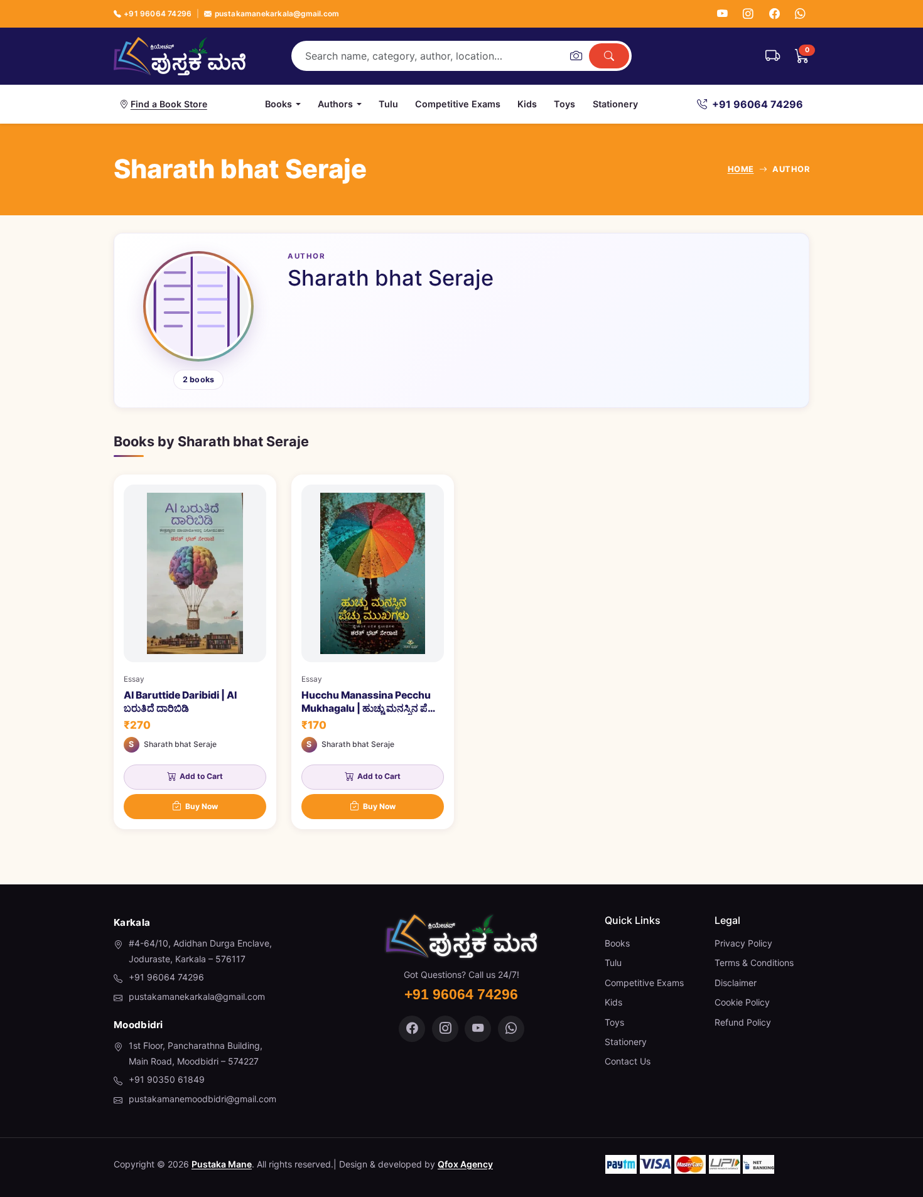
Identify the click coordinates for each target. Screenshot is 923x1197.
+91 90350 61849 (167, 1079)
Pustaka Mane (222, 1164)
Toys (564, 104)
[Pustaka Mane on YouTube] (478, 1029)
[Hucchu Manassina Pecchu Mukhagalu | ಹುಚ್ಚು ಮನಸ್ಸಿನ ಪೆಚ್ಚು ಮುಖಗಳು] (372, 652)
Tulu (388, 104)
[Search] (609, 55)
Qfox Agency (465, 1164)
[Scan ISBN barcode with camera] (576, 55)
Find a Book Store (169, 104)
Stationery (615, 104)
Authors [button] (335, 104)
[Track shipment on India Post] (772, 55)
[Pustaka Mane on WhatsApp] (511, 1029)
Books (617, 943)
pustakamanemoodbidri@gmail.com (202, 1098)
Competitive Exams (457, 104)
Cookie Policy (742, 1002)
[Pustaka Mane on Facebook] (412, 1029)
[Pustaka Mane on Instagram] (445, 1029)
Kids (527, 104)
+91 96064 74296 (158, 13)
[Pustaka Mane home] (180, 55)
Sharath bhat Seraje (180, 744)
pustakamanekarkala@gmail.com (277, 13)
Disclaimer (736, 982)
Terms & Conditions (754, 962)
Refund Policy (743, 1022)
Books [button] (278, 104)
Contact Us (627, 1061)
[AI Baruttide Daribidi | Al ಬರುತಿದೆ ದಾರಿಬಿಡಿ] (195, 652)
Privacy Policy (743, 943)
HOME (741, 169)
